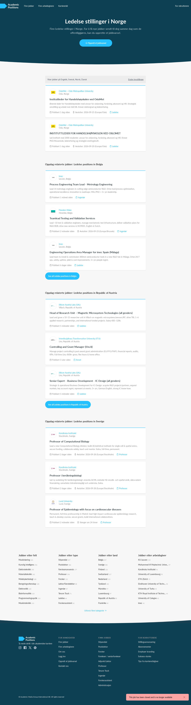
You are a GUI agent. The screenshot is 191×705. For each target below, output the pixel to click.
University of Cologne (148, 598)
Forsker (63, 579)
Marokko (103, 588)
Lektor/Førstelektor (67, 583)
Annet (78, 359)
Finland (103, 569)
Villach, (62, 307)
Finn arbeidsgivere (46, 5)
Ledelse (115, 112)
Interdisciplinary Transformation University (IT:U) (79, 338)
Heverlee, (63, 212)
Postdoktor (64, 564)
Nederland (104, 579)
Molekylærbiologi (27, 579)
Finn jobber (29, 5)
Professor (123, 454)
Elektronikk (25, 588)
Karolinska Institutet (67, 433)
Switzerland (104, 574)
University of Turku (147, 588)
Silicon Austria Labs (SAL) (70, 304)
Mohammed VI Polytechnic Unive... (154, 564)
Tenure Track (64, 593)
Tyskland (103, 583)
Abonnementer (144, 646)
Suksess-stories (144, 656)
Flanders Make (65, 210)
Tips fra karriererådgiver (148, 661)
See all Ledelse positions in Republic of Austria (68, 404)
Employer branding (146, 651)
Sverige (72, 436)
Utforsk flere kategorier (94, 610)
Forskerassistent (66, 603)
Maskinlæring (26, 559)
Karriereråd (63, 5)
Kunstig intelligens (28, 564)
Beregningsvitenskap (29, 583)
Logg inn (62, 656)
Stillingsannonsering (146, 642)
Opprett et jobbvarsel (97, 43)
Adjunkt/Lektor (104, 661)
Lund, (61, 503)
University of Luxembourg (150, 574)
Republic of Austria (73, 307)
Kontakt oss (63, 666)
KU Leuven (144, 559)
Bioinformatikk (26, 593)
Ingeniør (81, 197)
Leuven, (62, 178)
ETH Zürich (144, 579)
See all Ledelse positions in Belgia (62, 276)
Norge (66, 93)
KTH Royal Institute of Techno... (153, 593)
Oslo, (61, 93)
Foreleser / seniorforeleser (109, 656)
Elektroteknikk (26, 569)
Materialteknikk (27, 574)
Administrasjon (104, 685)
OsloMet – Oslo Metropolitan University (76, 91)
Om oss (61, 651)
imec (61, 176)
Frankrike (103, 603)
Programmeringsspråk (29, 598)
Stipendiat (64, 559)
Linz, (61, 341)
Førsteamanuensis (67, 569)
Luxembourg (104, 593)
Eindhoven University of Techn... (153, 583)
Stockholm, (64, 436)
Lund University (65, 501)
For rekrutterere (182, 5)
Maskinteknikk (26, 603)
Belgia (68, 178)
